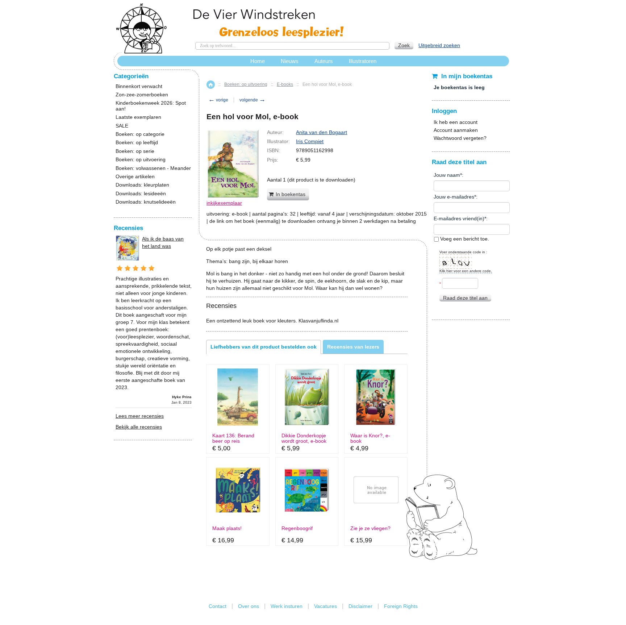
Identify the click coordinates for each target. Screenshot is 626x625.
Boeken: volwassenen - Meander (153, 168)
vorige (218, 100)
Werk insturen (286, 606)
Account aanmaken (456, 130)
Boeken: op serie (135, 151)
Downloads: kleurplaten (142, 185)
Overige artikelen (135, 176)
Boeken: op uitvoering (245, 84)
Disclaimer (360, 606)
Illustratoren (362, 61)
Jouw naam (447, 175)
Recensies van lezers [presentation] (353, 347)
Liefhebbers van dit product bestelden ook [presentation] (263, 347)
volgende (252, 100)
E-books (285, 84)
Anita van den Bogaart (321, 132)
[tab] (263, 347)
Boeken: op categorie (140, 134)
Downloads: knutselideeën (146, 202)
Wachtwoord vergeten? (460, 138)
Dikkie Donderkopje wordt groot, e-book (303, 438)
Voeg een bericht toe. (464, 239)
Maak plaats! (227, 528)
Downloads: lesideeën (141, 193)
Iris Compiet (310, 141)
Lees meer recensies (140, 416)
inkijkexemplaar (224, 203)
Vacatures (325, 606)
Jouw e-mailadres (454, 197)
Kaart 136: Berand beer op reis (233, 438)
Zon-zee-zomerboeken (142, 94)
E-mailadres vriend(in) (459, 218)
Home (210, 84)
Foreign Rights (401, 606)
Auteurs (323, 61)
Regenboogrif (297, 528)
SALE (122, 126)
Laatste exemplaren (138, 117)
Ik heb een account (455, 122)
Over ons (248, 606)
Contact (217, 606)
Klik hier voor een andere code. (465, 271)
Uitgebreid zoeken (439, 45)
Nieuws (290, 61)
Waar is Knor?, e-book (370, 438)
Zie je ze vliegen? (370, 528)
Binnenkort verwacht (139, 86)
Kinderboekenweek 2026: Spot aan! (151, 105)
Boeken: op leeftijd (137, 142)
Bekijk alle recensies (139, 427)
